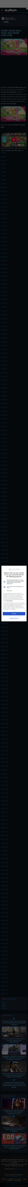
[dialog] (14, 593)
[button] (14, 591)
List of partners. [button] (9, 600)
